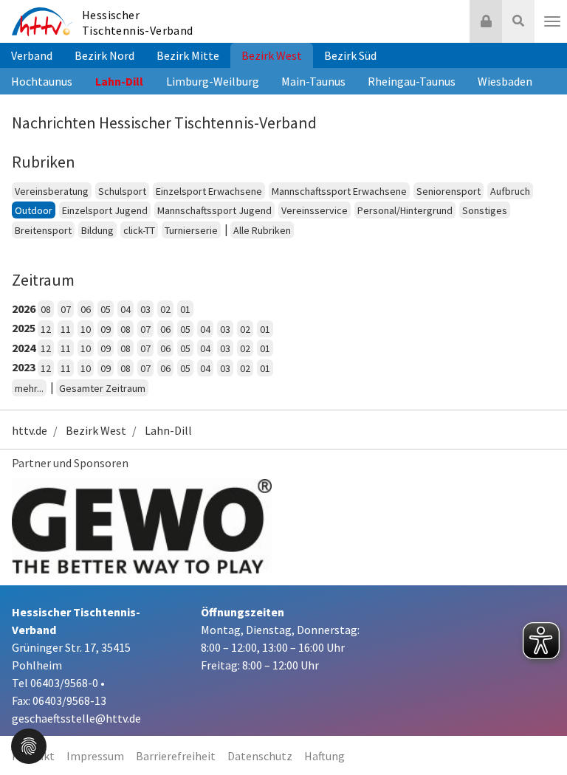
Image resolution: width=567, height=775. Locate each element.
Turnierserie (191, 230)
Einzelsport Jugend (105, 210)
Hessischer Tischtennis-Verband (137, 22)
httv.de (29, 430)
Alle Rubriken (262, 230)
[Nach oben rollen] (537, 733)
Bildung (97, 230)
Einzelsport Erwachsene (209, 191)
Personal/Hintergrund (405, 210)
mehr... (29, 388)
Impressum (95, 755)
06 (85, 309)
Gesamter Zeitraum (102, 388)
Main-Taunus (313, 81)
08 (46, 309)
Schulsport (122, 191)
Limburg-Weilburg (212, 81)
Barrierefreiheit (176, 755)
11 (66, 329)
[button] (28, 744)
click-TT (139, 230)
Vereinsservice (314, 210)
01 (185, 309)
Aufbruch (510, 191)
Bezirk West (271, 55)
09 (105, 329)
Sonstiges (484, 210)
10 (85, 329)
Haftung (324, 755)
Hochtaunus (41, 81)
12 (46, 329)
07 (66, 309)
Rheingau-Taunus (412, 81)
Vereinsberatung (52, 191)
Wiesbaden (505, 81)
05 (105, 309)
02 (165, 309)
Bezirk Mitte (188, 55)
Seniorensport (448, 191)
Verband (31, 55)
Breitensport (43, 230)
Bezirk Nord (104, 55)
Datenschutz (259, 755)
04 (125, 309)
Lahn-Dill (119, 81)
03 (145, 309)
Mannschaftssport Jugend (214, 210)
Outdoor (33, 210)
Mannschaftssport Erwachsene (339, 191)
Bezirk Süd (350, 55)
